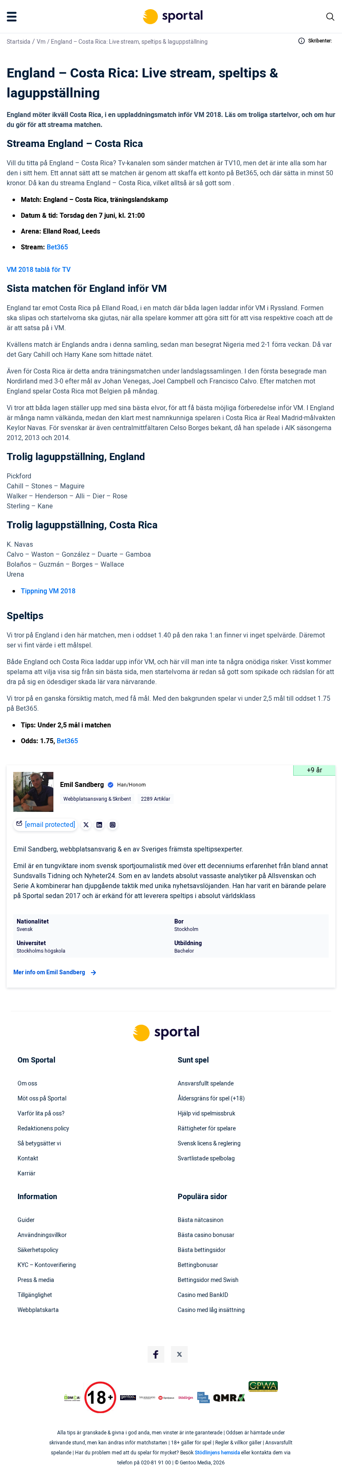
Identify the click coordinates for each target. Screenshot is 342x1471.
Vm (41, 41)
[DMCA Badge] (72, 1397)
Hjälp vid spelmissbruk (206, 1114)
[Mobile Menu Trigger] (13, 17)
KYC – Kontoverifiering (47, 1265)
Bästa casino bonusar (206, 1235)
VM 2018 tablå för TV (38, 270)
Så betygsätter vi (39, 1144)
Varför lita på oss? (41, 1114)
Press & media (36, 1280)
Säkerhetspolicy (38, 1250)
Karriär (26, 1174)
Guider (26, 1220)
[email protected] (50, 825)
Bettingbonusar (198, 1265)
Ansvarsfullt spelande (206, 1084)
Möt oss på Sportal (42, 1099)
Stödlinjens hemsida (217, 1452)
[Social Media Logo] (156, 1354)
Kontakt (28, 1159)
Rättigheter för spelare (207, 1129)
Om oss (27, 1084)
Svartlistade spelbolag (206, 1159)
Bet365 (57, 247)
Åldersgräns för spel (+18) (211, 1099)
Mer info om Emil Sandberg (49, 972)
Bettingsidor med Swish (208, 1280)
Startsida (18, 41)
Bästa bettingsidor (202, 1250)
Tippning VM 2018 (48, 591)
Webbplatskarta (38, 1310)
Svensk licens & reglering (209, 1144)
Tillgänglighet (35, 1295)
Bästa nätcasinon (201, 1220)
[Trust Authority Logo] (128, 1397)
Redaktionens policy (43, 1129)
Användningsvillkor (42, 1235)
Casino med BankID (203, 1295)
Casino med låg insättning (211, 1310)
